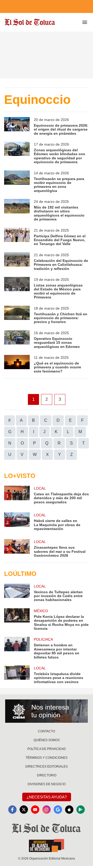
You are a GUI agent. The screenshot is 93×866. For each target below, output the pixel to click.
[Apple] (69, 809)
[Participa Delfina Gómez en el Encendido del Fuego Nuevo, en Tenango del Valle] (17, 237)
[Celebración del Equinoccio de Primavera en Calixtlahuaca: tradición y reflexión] (17, 261)
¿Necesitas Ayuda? (47, 797)
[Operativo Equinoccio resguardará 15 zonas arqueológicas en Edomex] (17, 339)
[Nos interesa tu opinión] (46, 711)
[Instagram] (46, 809)
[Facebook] (12, 809)
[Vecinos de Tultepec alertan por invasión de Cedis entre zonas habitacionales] (17, 593)
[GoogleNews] (58, 809)
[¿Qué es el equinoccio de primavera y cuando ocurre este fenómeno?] (17, 364)
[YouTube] (35, 809)
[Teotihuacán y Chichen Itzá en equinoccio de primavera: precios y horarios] (17, 315)
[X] (24, 809)
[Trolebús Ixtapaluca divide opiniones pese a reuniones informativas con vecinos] (17, 674)
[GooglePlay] (80, 809)
